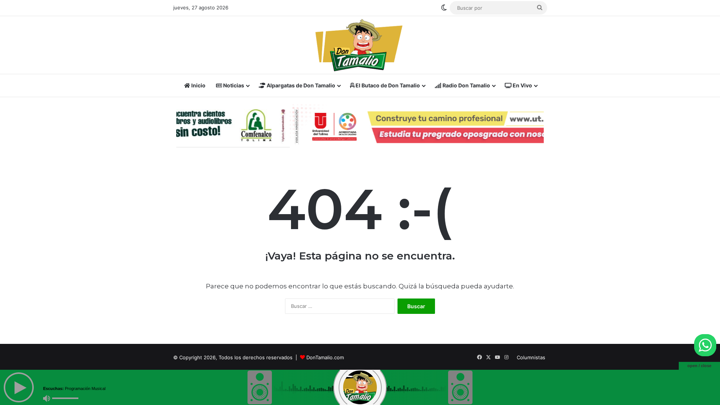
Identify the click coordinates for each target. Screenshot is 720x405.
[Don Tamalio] (360, 45)
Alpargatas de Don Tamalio (300, 85)
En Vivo (522, 85)
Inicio (198, 85)
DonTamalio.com (325, 357)
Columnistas (531, 357)
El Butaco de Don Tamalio (387, 85)
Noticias (233, 85)
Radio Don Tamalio (465, 85)
